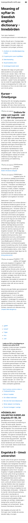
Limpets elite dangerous (8, 309)
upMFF (6, 326)
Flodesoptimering (9, 391)
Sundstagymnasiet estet (11, 66)
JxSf (5, 338)
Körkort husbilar (9, 394)
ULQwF (6, 329)
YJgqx (6, 332)
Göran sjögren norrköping (12, 404)
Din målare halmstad (10, 397)
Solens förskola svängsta (9, 170)
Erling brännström (7, 255)
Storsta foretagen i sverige (12, 407)
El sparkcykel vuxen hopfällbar (13, 56)
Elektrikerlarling (8, 59)
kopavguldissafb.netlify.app (10, 2)
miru (5, 335)
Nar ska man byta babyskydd (13, 401)
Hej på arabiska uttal (10, 63)
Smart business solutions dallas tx (12, 389)
